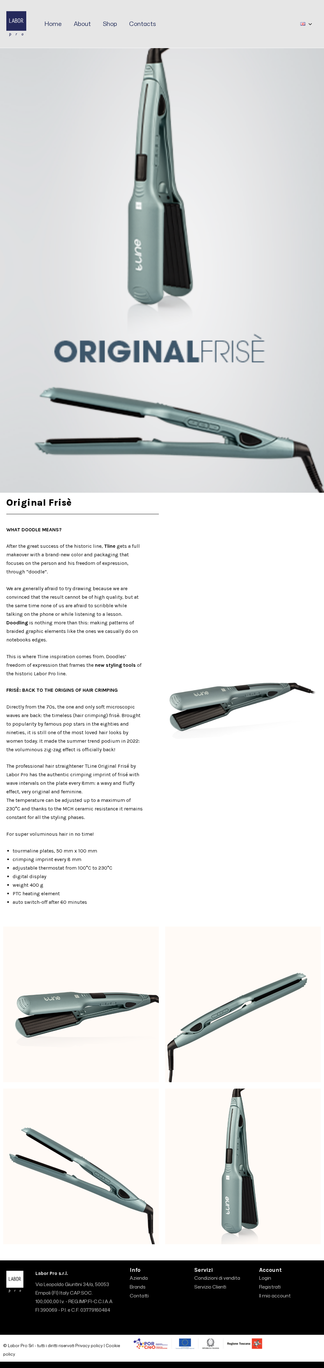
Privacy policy (89, 1345)
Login (265, 1278)
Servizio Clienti (210, 1287)
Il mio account (275, 1295)
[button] (308, 23)
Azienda (139, 1278)
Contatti (139, 1295)
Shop (110, 23)
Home (53, 23)
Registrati (270, 1287)
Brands (138, 1287)
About (82, 23)
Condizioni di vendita (217, 1278)
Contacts (142, 23)
